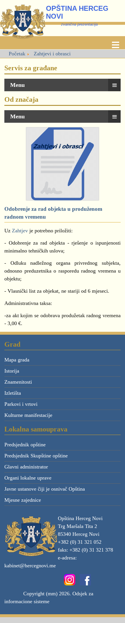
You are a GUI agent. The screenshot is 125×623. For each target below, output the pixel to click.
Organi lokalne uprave (27, 478)
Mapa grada (16, 360)
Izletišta (12, 393)
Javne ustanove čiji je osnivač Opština (44, 489)
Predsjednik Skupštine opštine (36, 456)
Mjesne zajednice (22, 500)
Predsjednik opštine (25, 444)
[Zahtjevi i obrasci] (62, 163)
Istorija (11, 371)
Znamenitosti (18, 382)
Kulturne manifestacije (28, 415)
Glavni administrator (26, 467)
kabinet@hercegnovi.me (30, 565)
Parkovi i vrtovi (21, 404)
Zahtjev (20, 231)
